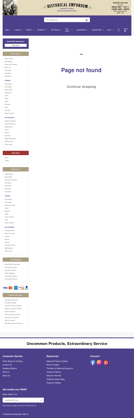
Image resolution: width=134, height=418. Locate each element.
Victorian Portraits (53, 375)
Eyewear (7, 135)
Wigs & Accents (10, 233)
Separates (8, 93)
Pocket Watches (10, 124)
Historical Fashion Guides (57, 361)
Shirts (6, 101)
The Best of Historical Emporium (59, 368)
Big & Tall (7, 67)
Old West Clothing (10, 303)
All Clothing (8, 84)
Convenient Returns (11, 279)
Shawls (7, 242)
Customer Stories (53, 372)
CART (126, 29)
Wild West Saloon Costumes (14, 323)
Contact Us (7, 364)
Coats (7, 95)
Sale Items (8, 76)
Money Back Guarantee (12, 264)
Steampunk (97, 30)
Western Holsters (10, 121)
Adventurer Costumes (12, 317)
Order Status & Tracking (13, 361)
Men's (7, 158)
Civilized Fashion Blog (55, 379)
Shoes (29, 30)
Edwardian (81, 30)
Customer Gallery (53, 382)
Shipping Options (10, 368)
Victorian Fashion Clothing (13, 305)
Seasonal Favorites (11, 64)
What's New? (9, 58)
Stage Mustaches (10, 138)
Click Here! (15, 45)
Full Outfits (8, 87)
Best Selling (8, 61)
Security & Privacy (10, 270)
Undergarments (10, 230)
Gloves (7, 132)
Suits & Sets (8, 90)
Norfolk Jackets (10, 320)
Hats (6, 107)
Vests (6, 98)
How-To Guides (52, 364)
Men (7, 30)
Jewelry (7, 236)
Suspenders (8, 127)
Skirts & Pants (9, 217)
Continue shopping (81, 86)
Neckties (7, 110)
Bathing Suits (9, 141)
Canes (7, 130)
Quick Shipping (9, 273)
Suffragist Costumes (11, 300)
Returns (6, 372)
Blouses (7, 211)
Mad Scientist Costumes (12, 314)
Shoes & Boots (9, 113)
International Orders (11, 276)
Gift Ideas (8, 73)
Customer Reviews (11, 267)
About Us (6, 375)
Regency (41, 30)
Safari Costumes (10, 311)
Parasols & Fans (10, 245)
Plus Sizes (8, 183)
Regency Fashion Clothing (13, 308)
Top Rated (8, 70)
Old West (67, 30)
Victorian (55, 30)
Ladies (17, 30)
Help (109, 30)
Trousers (7, 104)
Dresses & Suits (10, 205)
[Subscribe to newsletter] (41, 400)
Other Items (8, 144)
